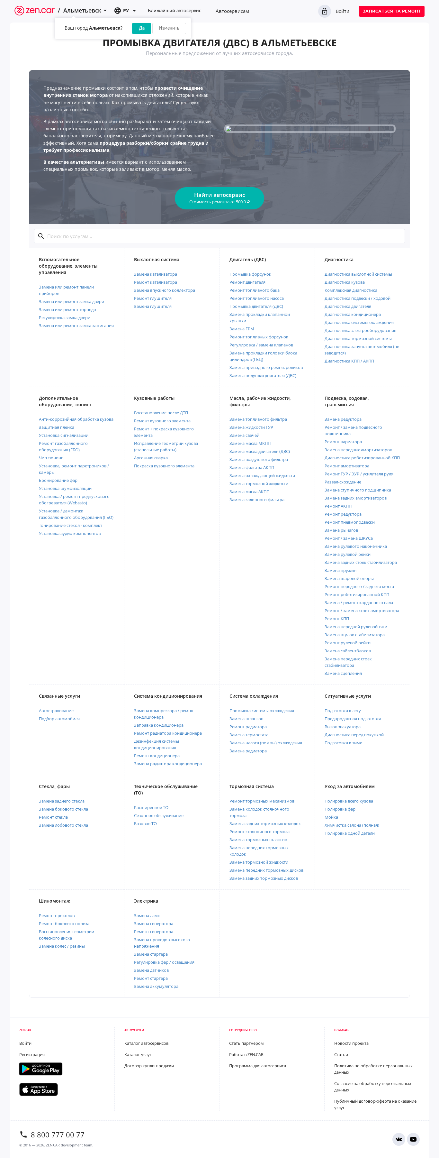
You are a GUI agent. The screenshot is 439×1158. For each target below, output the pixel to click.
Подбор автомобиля (59, 718)
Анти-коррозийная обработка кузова (76, 419)
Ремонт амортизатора (347, 466)
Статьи (341, 1054)
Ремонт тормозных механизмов (261, 801)
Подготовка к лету (343, 710)
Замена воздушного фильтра (258, 459)
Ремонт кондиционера (157, 755)
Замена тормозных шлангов (258, 839)
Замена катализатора (155, 274)
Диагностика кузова (345, 282)
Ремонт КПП (337, 618)
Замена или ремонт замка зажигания (76, 325)
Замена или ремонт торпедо (67, 309)
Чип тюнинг (51, 458)
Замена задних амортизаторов (356, 498)
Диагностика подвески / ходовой (357, 298)
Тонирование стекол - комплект (70, 525)
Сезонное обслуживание (159, 815)
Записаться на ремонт (392, 11)
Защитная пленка (56, 427)
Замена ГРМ (241, 329)
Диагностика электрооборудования (360, 330)
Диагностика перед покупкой (354, 735)
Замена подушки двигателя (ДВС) (262, 375)
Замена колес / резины (62, 946)
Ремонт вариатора (343, 442)
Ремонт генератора (153, 931)
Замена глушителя (153, 306)
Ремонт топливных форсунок (258, 337)
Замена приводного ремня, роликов (266, 367)
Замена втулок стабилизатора (355, 635)
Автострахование (56, 710)
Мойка (331, 817)
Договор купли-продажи (149, 1066)
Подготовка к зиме (343, 743)
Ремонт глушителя (153, 298)
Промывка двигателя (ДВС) (256, 306)
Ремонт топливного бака (254, 290)
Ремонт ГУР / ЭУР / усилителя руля (359, 474)
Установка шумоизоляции (65, 488)
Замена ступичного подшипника (358, 490)
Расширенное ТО (151, 807)
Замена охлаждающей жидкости (262, 475)
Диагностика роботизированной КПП (362, 458)
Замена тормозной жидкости (258, 483)
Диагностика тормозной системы (358, 338)
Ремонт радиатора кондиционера (168, 733)
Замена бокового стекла (63, 809)
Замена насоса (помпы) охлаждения (265, 743)
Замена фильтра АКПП (251, 467)
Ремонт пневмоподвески (350, 522)
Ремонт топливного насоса (256, 298)
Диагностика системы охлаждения (359, 322)
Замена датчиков (151, 970)
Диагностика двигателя (348, 306)
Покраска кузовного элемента (164, 466)
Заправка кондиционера (159, 725)
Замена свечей (244, 435)
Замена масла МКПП (250, 443)
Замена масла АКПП (249, 491)
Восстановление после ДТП (161, 413)
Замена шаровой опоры (349, 578)
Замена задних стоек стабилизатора (361, 562)
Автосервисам (232, 11)
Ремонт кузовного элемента (162, 421)
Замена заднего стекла (62, 801)
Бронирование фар (58, 480)
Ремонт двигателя (247, 282)
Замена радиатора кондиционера (168, 764)
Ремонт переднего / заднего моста (359, 586)
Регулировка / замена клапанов (261, 345)
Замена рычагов (341, 530)
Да (142, 28)
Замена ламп (147, 915)
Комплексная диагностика (351, 290)
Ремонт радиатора (248, 727)
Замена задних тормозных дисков (263, 878)
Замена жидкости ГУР (251, 427)
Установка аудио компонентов (70, 533)
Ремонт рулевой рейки (348, 643)
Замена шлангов (246, 718)
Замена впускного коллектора (164, 290)
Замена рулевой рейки (348, 554)
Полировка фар (340, 809)
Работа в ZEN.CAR (246, 1054)
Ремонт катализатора (155, 282)
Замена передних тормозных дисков (266, 870)
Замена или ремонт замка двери (71, 301)
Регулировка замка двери (64, 317)
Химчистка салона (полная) (352, 825)
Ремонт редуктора (343, 514)
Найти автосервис (219, 198)
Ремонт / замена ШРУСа (349, 538)
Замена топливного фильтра (258, 419)
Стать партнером (246, 1043)
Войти (342, 11)
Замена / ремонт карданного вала (359, 602)
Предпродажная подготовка (353, 718)
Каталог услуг (138, 1054)
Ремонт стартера (151, 978)
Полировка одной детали (350, 833)
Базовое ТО (145, 823)
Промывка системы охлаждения (261, 710)
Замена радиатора (248, 751)
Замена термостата (248, 735)
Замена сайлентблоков (348, 651)
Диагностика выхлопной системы (358, 274)
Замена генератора (153, 923)
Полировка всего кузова (349, 801)
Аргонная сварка (151, 458)
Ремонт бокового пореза (64, 923)
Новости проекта (351, 1043)
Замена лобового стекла (63, 825)
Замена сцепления (343, 673)
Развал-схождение (343, 482)
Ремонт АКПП (338, 506)
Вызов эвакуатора (343, 727)
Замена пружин (340, 570)
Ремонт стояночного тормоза (259, 831)
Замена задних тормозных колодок (265, 823)
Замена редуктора (343, 419)
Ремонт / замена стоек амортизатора (362, 610)
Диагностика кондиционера (353, 314)
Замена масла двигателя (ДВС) (259, 451)
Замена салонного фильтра (256, 499)
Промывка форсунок (250, 274)
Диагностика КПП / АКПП (349, 361)
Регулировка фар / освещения (164, 962)
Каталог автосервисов (146, 1043)
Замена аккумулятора (156, 986)
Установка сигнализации (63, 435)
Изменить (169, 28)
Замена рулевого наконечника (356, 546)
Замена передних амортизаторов (358, 450)
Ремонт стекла (53, 817)
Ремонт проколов (57, 915)
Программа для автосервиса (257, 1066)
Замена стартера (151, 954)
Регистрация (32, 1054)
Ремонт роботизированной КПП (357, 594)
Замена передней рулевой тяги (356, 627)
